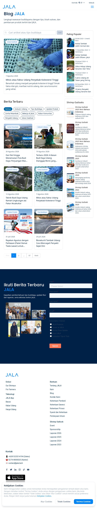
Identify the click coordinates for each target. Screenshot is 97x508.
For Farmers (11, 389)
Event (52, 425)
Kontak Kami (55, 397)
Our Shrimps (11, 385)
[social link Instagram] (19, 469)
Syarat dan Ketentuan (58, 412)
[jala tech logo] (9, 7)
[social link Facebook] (7, 469)
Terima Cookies (83, 501)
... (24, 255)
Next (36, 255)
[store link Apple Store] (15, 477)
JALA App (10, 398)
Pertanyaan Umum (57, 416)
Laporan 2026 (55, 433)
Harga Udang (11, 409)
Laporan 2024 (55, 441)
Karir (52, 389)
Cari (59, 32)
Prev (7, 255)
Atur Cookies (46, 501)
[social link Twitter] (11, 469)
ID (81, 2)
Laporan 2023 (55, 444)
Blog (52, 393)
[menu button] (92, 7)
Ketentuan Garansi (57, 404)
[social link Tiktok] (24, 469)
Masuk (91, 3)
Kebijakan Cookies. (44, 496)
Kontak (74, 3)
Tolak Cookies (63, 501)
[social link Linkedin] (15, 469)
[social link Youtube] (28, 469)
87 (30, 255)
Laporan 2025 (55, 437)
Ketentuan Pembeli (58, 401)
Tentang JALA (55, 385)
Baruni (8, 402)
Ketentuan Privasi (57, 408)
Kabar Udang (11, 405)
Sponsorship (55, 429)
